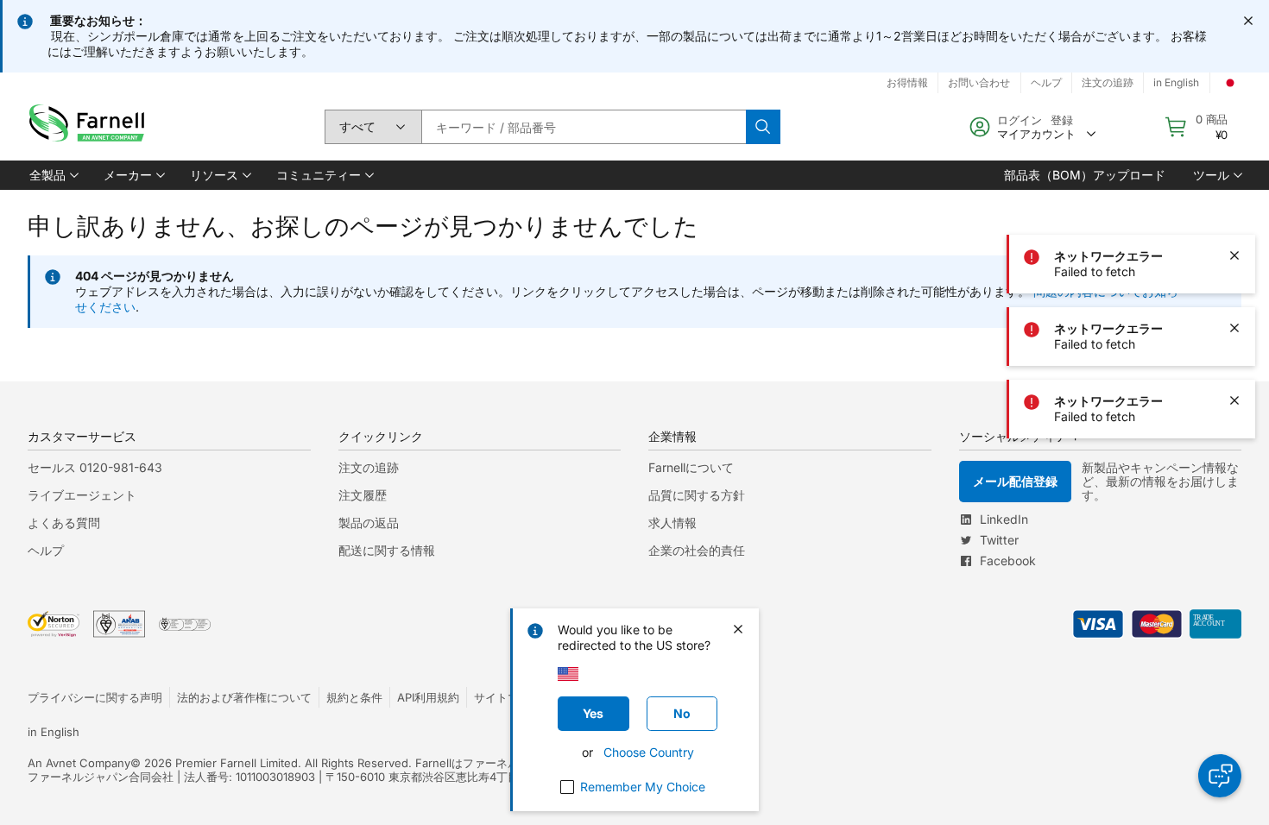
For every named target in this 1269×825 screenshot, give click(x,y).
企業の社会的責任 (696, 550)
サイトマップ (507, 697)
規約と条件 (354, 697)
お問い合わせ (979, 82)
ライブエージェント (82, 495)
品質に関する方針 (696, 495)
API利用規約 (428, 697)
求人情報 (672, 522)
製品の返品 (368, 522)
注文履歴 (362, 495)
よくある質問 (64, 522)
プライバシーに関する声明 (95, 697)
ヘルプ (46, 550)
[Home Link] (91, 127)
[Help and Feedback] (1219, 775)
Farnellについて (691, 467)
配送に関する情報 (386, 550)
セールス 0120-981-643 (95, 467)
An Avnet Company (79, 763)
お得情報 (907, 82)
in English (53, 732)
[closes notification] (1248, 20)
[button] (53, 175)
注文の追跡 (368, 467)
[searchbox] (583, 127)
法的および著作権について (244, 697)
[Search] (763, 127)
